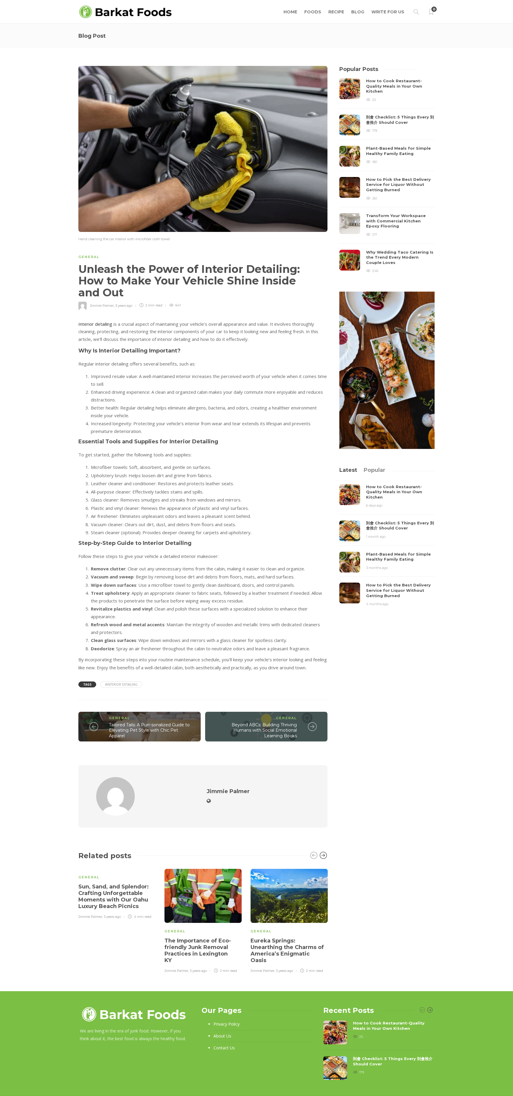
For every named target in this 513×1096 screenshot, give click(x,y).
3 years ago (123, 305)
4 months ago (377, 604)
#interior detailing (121, 684)
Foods (312, 12)
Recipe (336, 12)
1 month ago (376, 536)
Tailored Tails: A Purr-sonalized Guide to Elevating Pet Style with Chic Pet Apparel (149, 730)
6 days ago (374, 505)
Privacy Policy (226, 1024)
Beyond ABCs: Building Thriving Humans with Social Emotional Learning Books (264, 730)
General (88, 257)
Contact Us (224, 1048)
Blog (357, 12)
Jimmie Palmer (102, 305)
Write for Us (387, 12)
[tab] (348, 470)
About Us (222, 1036)
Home (290, 12)
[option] (117, 892)
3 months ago (377, 568)
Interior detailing (95, 324)
